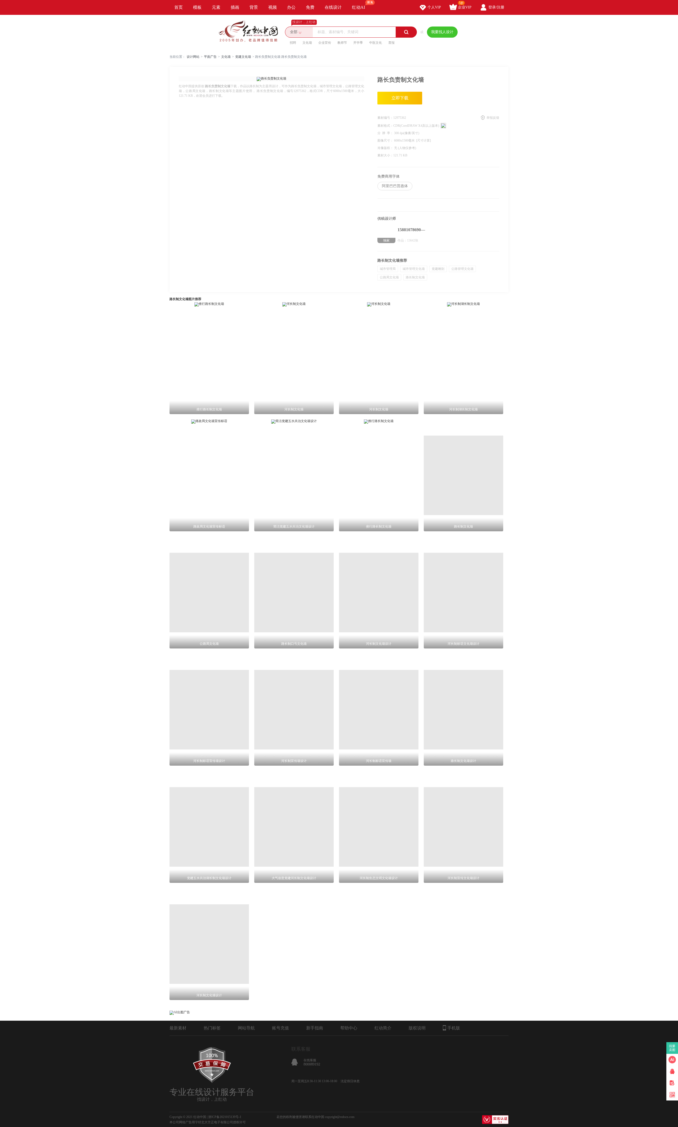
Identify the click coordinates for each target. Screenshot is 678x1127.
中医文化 (375, 43)
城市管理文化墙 (414, 269)
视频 (272, 7)
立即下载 (399, 98)
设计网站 (193, 57)
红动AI (358, 7)
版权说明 (417, 1028)
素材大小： (385, 155)
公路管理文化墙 (462, 269)
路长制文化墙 (415, 277)
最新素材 (178, 1028)
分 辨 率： (385, 133)
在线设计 (333, 7)
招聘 (293, 43)
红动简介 (382, 1028)
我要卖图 (672, 1048)
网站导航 (246, 1028)
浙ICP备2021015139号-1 (224, 1117)
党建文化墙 (243, 57)
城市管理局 (388, 269)
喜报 (391, 43)
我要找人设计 (442, 32)
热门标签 (212, 1028)
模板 (197, 7)
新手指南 (314, 1028)
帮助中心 (348, 1028)
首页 (178, 7)
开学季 (358, 43)
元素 (216, 7)
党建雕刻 (438, 269)
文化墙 (307, 43)
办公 (291, 7)
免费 (310, 7)
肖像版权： (385, 148)
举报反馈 (493, 118)
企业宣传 (324, 43)
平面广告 (210, 57)
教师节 (342, 43)
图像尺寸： (385, 140)
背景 (253, 7)
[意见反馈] (672, 1083)
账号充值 (280, 1028)
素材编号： (385, 118)
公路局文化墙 (389, 277)
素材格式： (385, 126)
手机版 (453, 1028)
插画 (235, 7)
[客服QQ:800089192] (672, 1071)
